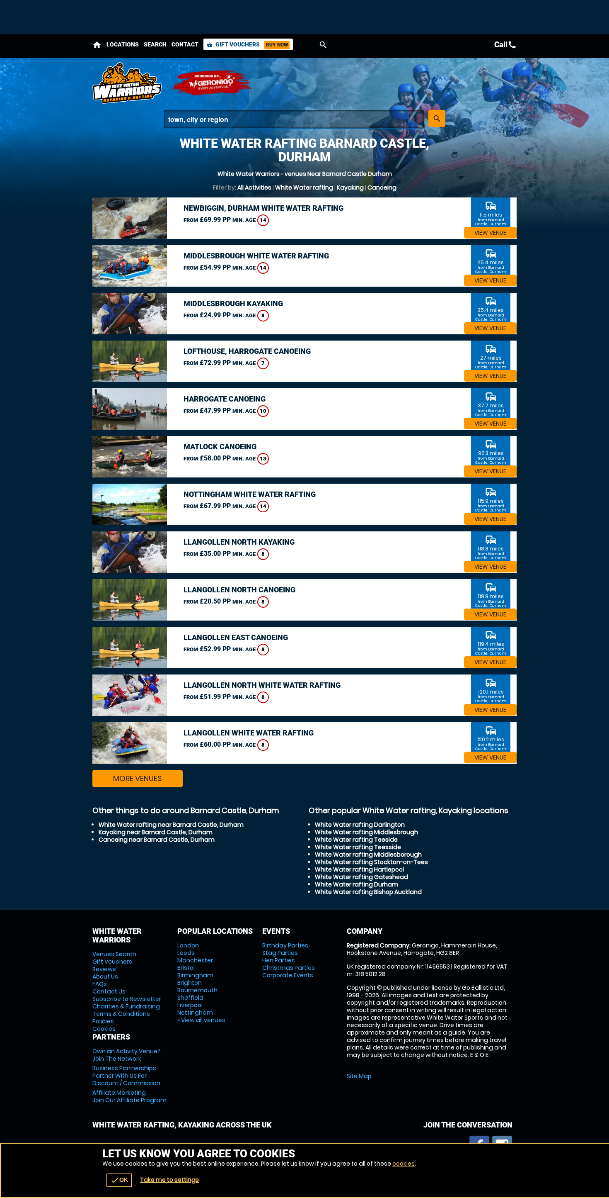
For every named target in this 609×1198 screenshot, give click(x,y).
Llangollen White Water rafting (249, 732)
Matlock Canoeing (220, 446)
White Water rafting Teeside (356, 839)
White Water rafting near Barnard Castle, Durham (171, 825)
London (188, 945)
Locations (122, 44)
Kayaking (350, 187)
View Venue (490, 233)
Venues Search (114, 954)
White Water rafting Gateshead (361, 877)
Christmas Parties (288, 968)
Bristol (186, 968)
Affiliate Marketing (129, 1096)
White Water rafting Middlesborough (368, 854)
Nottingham (195, 1012)
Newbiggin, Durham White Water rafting (263, 208)
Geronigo (212, 83)
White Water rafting (304, 187)
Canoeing (381, 187)
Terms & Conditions (121, 1014)
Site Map (359, 1076)
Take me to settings (169, 1180)
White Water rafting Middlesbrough (366, 832)
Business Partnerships (126, 1075)
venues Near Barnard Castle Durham (338, 174)
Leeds (186, 953)
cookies (403, 1163)
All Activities (254, 187)
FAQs (99, 984)
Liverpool (190, 1005)
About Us (105, 976)
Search (155, 44)
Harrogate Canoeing (225, 398)
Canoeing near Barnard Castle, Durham (157, 839)
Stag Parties (280, 953)
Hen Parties (278, 960)
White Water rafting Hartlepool (359, 869)
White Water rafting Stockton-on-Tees (371, 862)
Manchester (195, 960)
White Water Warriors (249, 174)
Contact (185, 44)
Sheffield (190, 997)
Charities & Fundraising (126, 1006)
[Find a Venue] (294, 119)
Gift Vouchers (247, 44)
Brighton (189, 983)
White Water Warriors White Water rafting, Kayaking (127, 83)
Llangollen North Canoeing (239, 589)
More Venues (137, 778)
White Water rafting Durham (356, 884)
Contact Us (109, 991)
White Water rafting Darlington (360, 825)
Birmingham (195, 975)
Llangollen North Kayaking (239, 542)
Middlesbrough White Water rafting (256, 255)
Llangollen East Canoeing (236, 637)
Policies (103, 1021)
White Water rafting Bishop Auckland (368, 892)
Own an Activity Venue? (126, 1055)
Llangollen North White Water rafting (262, 685)
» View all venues (201, 1020)
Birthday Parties (285, 945)
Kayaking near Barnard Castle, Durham (156, 832)
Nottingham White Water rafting (250, 494)
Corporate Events (287, 975)
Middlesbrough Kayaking (233, 303)
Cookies (104, 1029)
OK (119, 1180)
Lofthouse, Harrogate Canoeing (247, 351)
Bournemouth (197, 990)
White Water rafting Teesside (358, 847)
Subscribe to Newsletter (126, 999)
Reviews (104, 969)
